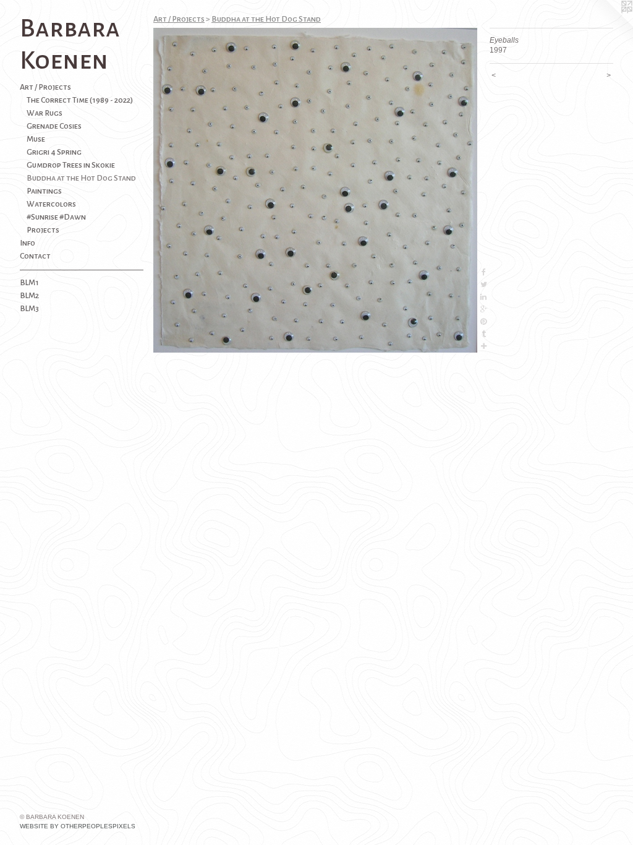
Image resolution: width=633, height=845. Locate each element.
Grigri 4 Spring (54, 152)
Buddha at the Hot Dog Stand (81, 178)
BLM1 (29, 282)
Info (27, 243)
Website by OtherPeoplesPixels (77, 826)
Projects (43, 230)
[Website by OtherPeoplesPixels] (608, 24)
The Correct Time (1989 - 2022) (80, 100)
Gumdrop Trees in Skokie (71, 165)
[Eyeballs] (315, 190)
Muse (36, 139)
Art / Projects (45, 87)
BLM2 (29, 295)
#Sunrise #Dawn (56, 217)
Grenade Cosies (54, 126)
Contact (35, 256)
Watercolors (51, 204)
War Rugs (44, 113)
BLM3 (29, 308)
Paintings (44, 191)
